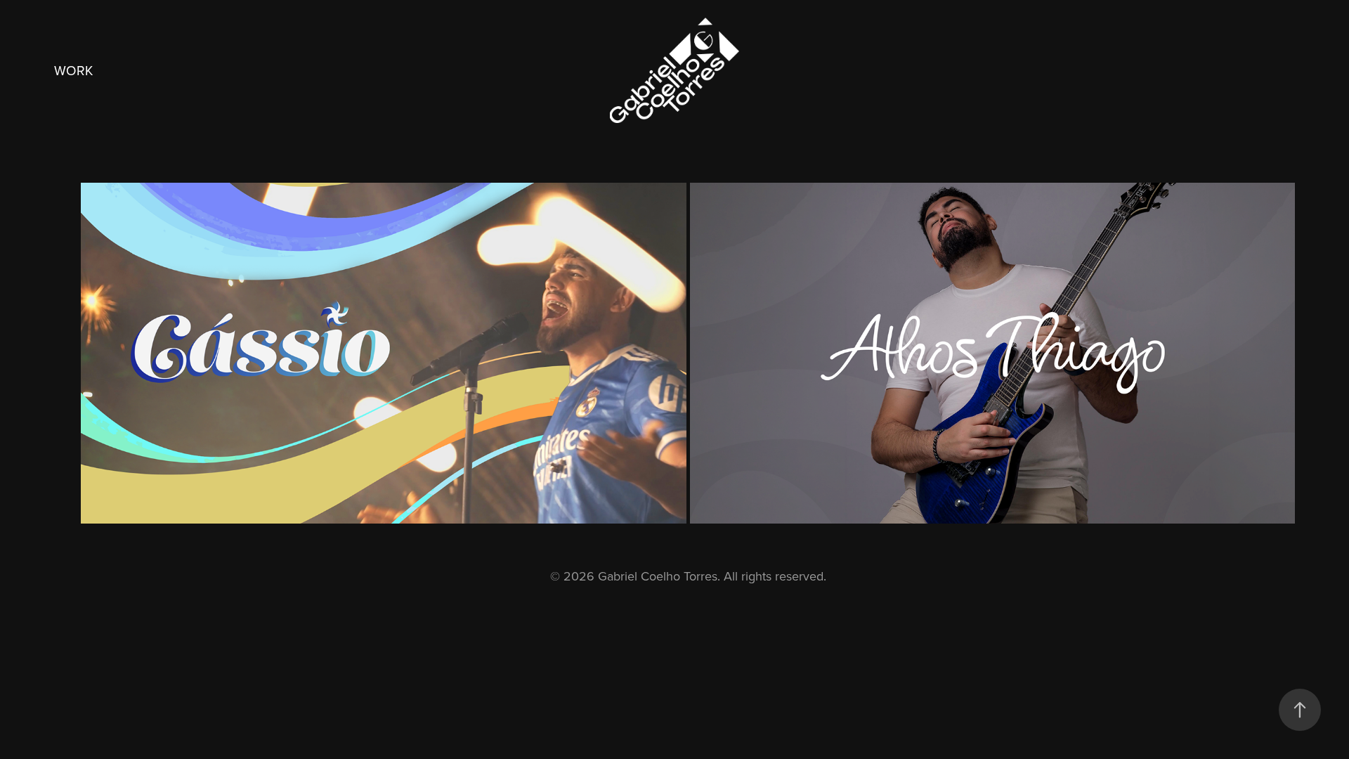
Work (73, 69)
